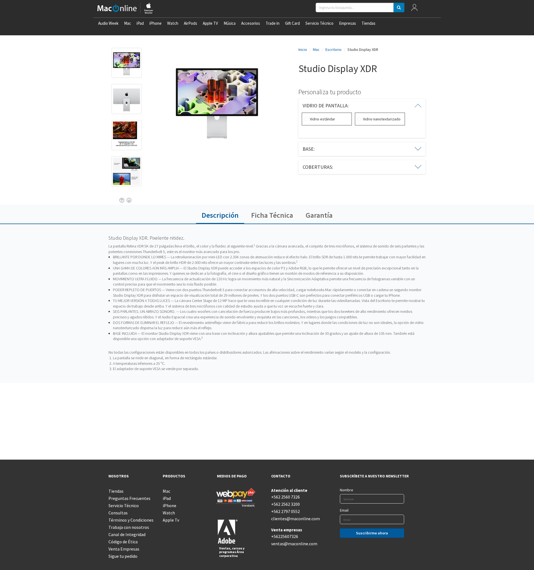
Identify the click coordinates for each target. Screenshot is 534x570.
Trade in (273, 23)
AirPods (190, 23)
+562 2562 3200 (285, 504)
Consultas (118, 513)
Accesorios (250, 23)
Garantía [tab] (319, 215)
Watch (172, 23)
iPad (140, 23)
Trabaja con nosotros (128, 527)
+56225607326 (284, 536)
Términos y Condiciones (131, 520)
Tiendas (368, 23)
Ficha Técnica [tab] (272, 215)
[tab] (362, 105)
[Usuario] (414, 9)
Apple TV (210, 23)
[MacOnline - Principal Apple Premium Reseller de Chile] (125, 9)
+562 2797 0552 (285, 511)
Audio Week (108, 23)
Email (344, 510)
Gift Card (292, 23)
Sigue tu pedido (122, 556)
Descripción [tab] (220, 215)
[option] (126, 66)
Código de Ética (123, 541)
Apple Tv (171, 520)
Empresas (347, 23)
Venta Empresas (123, 549)
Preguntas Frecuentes (129, 498)
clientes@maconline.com (294, 518)
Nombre (346, 489)
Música (230, 23)
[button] (362, 105)
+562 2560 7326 (285, 497)
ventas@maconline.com (294, 543)
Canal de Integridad (126, 534)
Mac (127, 23)
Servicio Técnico (319, 23)
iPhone (155, 23)
